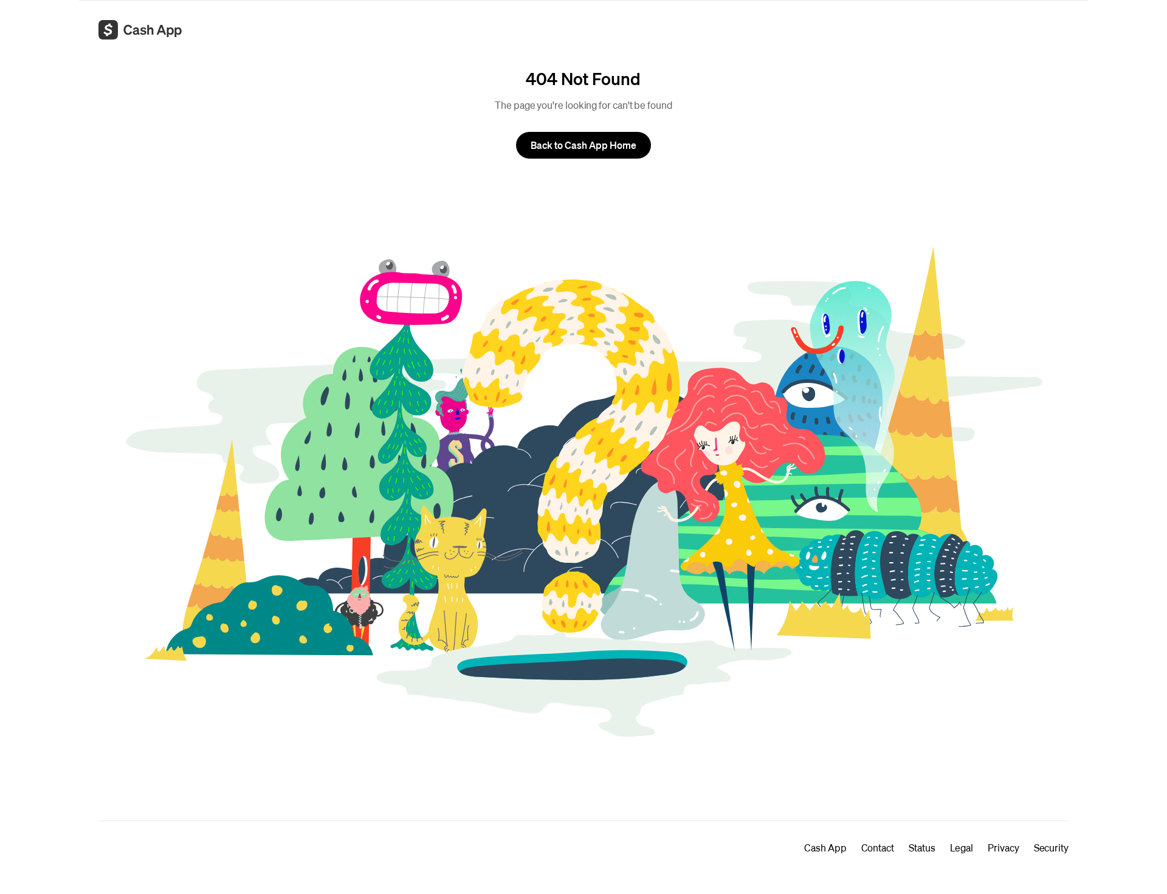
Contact (877, 847)
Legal (962, 847)
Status (922, 847)
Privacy (1003, 847)
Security (1051, 847)
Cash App (825, 847)
